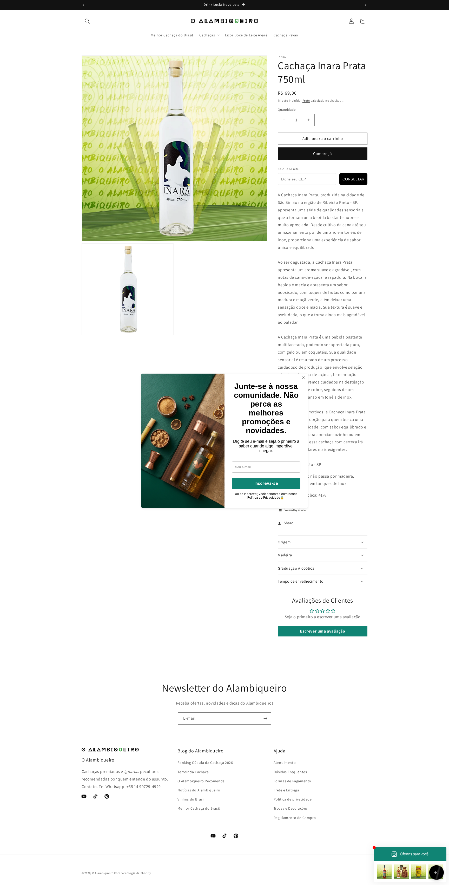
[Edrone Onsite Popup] (224, 442)
